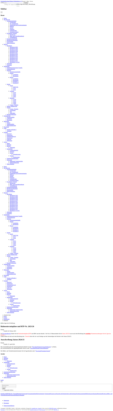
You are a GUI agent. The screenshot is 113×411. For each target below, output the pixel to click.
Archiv (5, 142)
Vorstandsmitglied (32, 393)
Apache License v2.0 (34, 409)
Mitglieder (18, 393)
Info (11, 111)
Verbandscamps (17, 154)
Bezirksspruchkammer (12, 40)
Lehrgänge (9, 118)
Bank (2, 393)
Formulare (9, 65)
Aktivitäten (12, 113)
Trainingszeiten (10, 124)
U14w (14, 94)
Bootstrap (3, 409)
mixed (11, 85)
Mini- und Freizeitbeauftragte (17, 36)
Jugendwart (9, 138)
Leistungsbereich (11, 69)
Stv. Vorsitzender (14, 23)
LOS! (2, 2)
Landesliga (15, 74)
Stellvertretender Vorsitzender (43, 393)
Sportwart (9, 133)
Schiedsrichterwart (11, 136)
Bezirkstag (9, 45)
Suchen (26, 2)
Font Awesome (42, 409)
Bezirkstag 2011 (14, 61)
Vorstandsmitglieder (11, 21)
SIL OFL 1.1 (56, 409)
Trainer (8, 122)
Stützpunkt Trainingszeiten (16, 161)
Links (5, 128)
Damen (11, 73)
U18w (14, 96)
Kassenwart (9, 135)
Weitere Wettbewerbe (12, 106)
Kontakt (6, 132)
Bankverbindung (11, 43)
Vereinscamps (16, 157)
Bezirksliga (15, 76)
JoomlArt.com (34, 408)
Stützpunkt (6, 121)
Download (6, 127)
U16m (14, 102)
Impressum (6, 400)
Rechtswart (12, 34)
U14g (14, 89)
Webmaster (9, 140)
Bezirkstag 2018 (14, 51)
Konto (4, 393)
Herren (11, 77)
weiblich (12, 91)
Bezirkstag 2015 (14, 55)
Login (2, 380)
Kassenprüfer (10, 41)
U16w (14, 95)
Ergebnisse (73, 393)
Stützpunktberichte (11, 125)
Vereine (8, 107)
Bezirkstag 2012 (14, 59)
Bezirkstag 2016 (14, 54)
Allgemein (9, 63)
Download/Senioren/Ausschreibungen (41, 346)
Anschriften (13, 110)
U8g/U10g (15, 87)
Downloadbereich (6, 333)
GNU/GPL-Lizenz (52, 408)
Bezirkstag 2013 (14, 58)
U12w (14, 92)
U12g (14, 88)
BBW (7, 393)
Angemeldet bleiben (8, 390)
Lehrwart (9, 139)
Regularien (9, 120)
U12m (14, 99)
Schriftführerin (13, 37)
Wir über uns (7, 19)
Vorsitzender (13, 22)
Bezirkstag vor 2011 (15, 62)
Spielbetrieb (6, 66)
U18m (14, 103)
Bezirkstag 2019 (14, 50)
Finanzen (12, 29)
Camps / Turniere (14, 105)
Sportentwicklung (14, 32)
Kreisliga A (15, 81)
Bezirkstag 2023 (14, 47)
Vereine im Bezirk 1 (11, 129)
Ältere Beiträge (10, 164)
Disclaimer (6, 403)
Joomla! (39, 408)
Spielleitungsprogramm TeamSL (14, 67)
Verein (14, 393)
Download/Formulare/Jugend (43, 351)
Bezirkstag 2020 (14, 48)
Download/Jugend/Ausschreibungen (39, 348)
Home (5, 18)
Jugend (11, 28)
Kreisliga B (15, 83)
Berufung (99, 393)
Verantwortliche (10, 117)
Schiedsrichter (13, 30)
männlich (12, 98)
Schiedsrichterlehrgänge (12, 158)
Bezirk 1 (6, 44)
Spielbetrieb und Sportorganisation (18, 25)
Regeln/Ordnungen (11, 114)
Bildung (12, 26)
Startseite (9, 144)
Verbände (9, 131)
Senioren (9, 70)
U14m (14, 100)
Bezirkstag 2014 (14, 56)
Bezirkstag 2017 (14, 52)
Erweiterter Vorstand (12, 33)
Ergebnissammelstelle (12, 39)
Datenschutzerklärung (9, 405)
